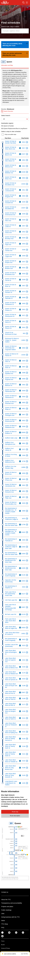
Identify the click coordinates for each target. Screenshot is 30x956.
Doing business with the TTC (10, 917)
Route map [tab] (15, 811)
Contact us (4, 892)
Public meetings (6, 910)
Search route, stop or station (10, 26)
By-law (3, 944)
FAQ (2, 927)
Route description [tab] (15, 815)
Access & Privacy (5, 948)
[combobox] (15, 30)
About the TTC (6, 899)
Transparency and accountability (11, 903)
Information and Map (7, 65)
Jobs (2, 913)
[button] (24, 954)
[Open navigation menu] (26, 2)
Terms (2, 941)
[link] (15, 44)
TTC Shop (4, 924)
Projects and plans (7, 906)
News (3, 920)
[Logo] (5, 2)
